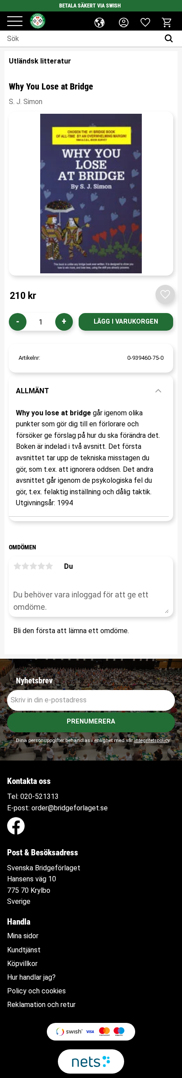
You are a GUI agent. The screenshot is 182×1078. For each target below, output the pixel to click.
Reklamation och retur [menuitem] (41, 1005)
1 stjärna (17, 566)
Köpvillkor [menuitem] (22, 964)
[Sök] (170, 39)
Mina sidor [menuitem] (22, 936)
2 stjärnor (25, 566)
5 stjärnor (49, 566)
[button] (15, 22)
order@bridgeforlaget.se (69, 808)
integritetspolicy (151, 740)
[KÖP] (126, 322)
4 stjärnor (41, 566)
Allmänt (32, 391)
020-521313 (39, 796)
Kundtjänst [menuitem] (24, 950)
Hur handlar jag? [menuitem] (31, 977)
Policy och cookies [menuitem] (36, 991)
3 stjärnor (33, 566)
